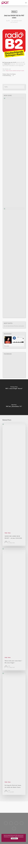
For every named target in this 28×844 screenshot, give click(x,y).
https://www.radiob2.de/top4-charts (15, 70)
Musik (6, 533)
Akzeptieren (14, 838)
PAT (9, 20)
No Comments (14, 22)
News (14, 11)
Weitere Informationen (19, 836)
